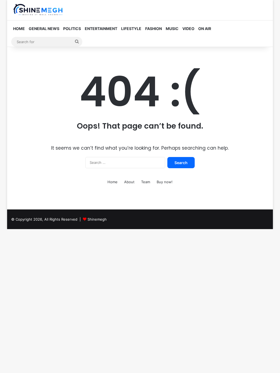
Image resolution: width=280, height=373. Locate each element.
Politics (72, 28)
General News (44, 28)
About (129, 182)
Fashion (153, 28)
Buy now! (165, 182)
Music (172, 28)
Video (188, 28)
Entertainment (101, 28)
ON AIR (204, 28)
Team (145, 182)
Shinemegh (97, 219)
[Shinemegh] (38, 10)
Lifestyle (131, 28)
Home (19, 28)
